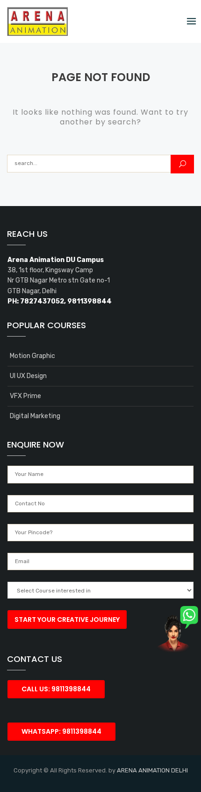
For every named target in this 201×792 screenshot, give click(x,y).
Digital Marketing (35, 416)
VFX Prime (25, 396)
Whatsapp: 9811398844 (61, 731)
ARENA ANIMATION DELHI (152, 770)
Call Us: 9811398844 (56, 689)
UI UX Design (28, 376)
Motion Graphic (32, 356)
